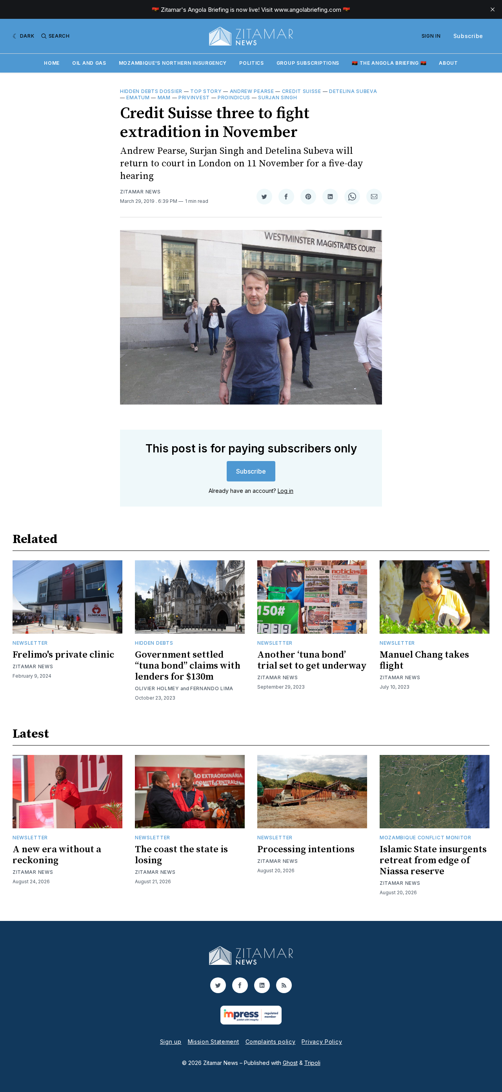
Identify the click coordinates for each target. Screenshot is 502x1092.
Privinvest (194, 97)
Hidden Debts (154, 643)
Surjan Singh (277, 97)
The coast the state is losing (181, 855)
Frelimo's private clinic (63, 655)
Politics (251, 63)
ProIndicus (234, 97)
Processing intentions (306, 849)
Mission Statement (213, 1041)
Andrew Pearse (252, 91)
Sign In (431, 36)
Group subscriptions (307, 63)
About (448, 63)
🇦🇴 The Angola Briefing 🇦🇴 (389, 63)
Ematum (137, 97)
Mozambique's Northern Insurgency (173, 63)
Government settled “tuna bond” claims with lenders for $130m (187, 666)
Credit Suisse (301, 91)
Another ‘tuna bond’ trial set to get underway (312, 660)
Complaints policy (271, 1041)
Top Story (206, 91)
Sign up (171, 1041)
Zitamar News (140, 192)
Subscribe (468, 36)
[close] (492, 9)
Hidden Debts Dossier (151, 91)
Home (52, 63)
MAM (164, 97)
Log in (285, 490)
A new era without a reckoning (57, 855)
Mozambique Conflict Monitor (425, 837)
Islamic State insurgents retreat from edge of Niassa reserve (433, 860)
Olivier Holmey (157, 688)
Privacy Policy (322, 1041)
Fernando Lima (211, 688)
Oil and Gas (89, 63)
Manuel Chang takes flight (424, 660)
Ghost (290, 1062)
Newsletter (30, 643)
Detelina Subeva (353, 91)
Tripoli (312, 1062)
